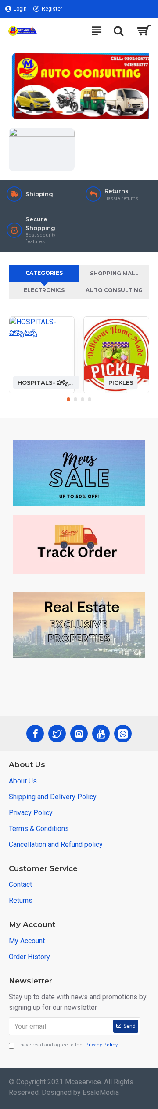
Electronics (44, 290)
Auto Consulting (114, 290)
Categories (44, 273)
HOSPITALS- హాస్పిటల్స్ (46, 382)
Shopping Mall (114, 273)
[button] (68, 399)
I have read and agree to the (68, 1045)
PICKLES (120, 382)
